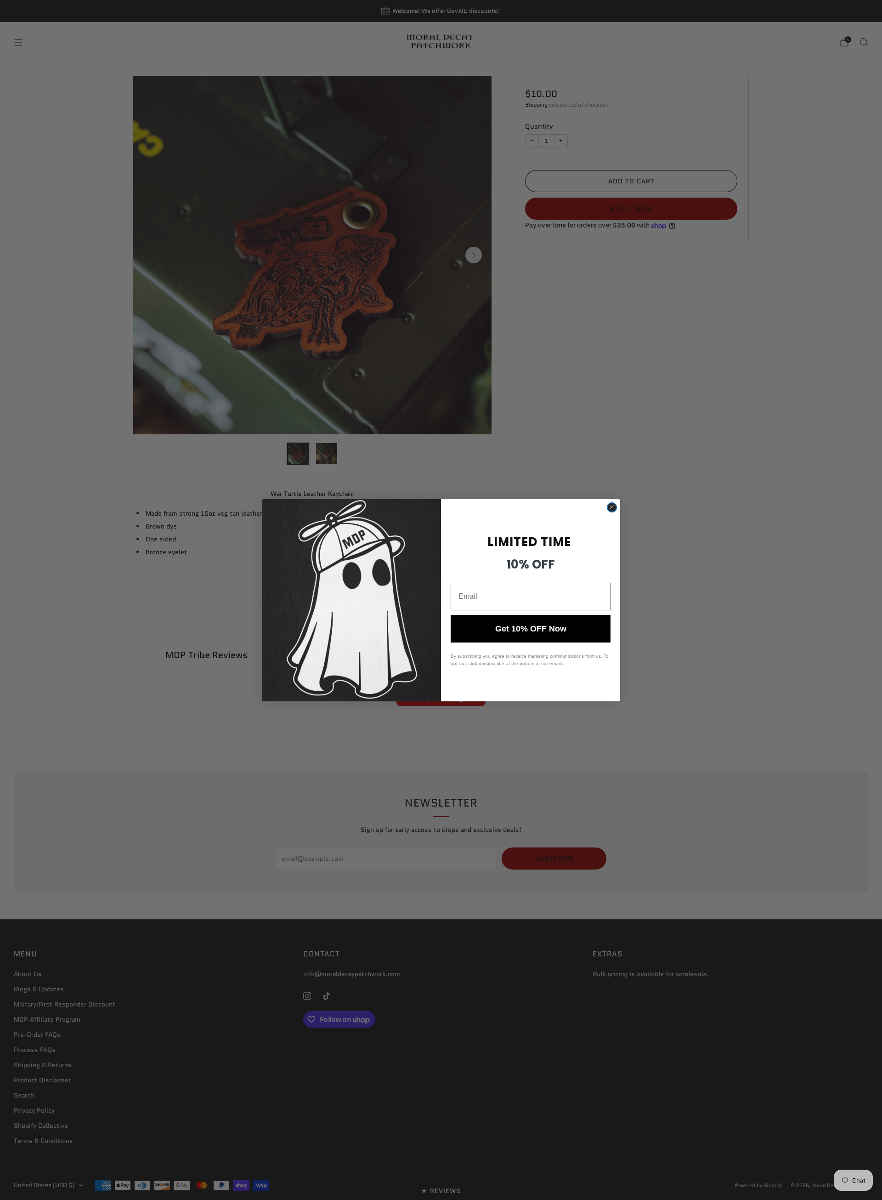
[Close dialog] (611, 507)
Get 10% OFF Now (530, 628)
